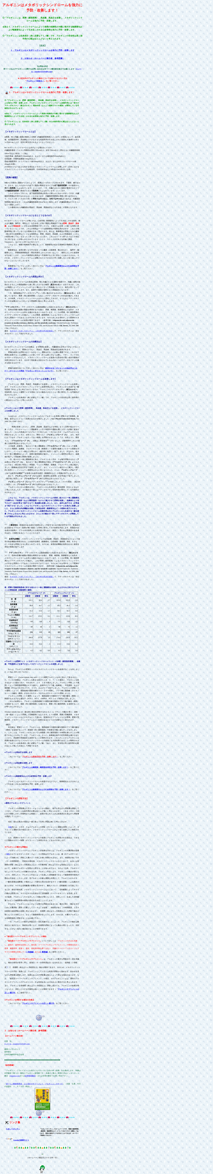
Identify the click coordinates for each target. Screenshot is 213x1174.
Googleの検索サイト (21, 1140)
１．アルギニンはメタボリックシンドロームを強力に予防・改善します (42, 50)
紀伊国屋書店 (30, 1076)
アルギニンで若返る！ (35, 81)
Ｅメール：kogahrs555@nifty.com (17, 1044)
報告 (8, 854)
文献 (10, 827)
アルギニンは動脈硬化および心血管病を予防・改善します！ (46, 789)
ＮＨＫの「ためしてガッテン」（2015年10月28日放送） (32, 331)
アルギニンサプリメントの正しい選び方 (38, 1003)
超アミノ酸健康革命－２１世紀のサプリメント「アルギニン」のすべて (34, 1084)
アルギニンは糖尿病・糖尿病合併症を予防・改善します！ (45, 767)
